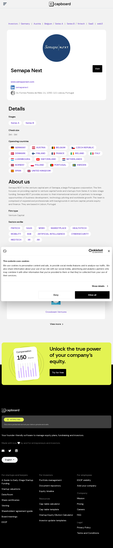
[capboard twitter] (10, 451)
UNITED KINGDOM (41, 170)
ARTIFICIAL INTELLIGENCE (51, 233)
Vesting (5, 505)
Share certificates (10, 500)
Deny (55, 295)
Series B (30, 122)
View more (55, 324)
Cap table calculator (49, 503)
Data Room (7, 494)
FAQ (79, 514)
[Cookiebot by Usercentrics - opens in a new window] (91, 251)
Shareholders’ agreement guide (17, 511)
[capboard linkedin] (16, 451)
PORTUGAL (60, 164)
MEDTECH (16, 239)
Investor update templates (52, 520)
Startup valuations (11, 489)
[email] (3, 451)
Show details (98, 286)
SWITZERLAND (48, 159)
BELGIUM (60, 147)
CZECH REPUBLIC (84, 147)
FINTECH (15, 228)
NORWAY (19, 164)
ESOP (4, 522)
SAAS (29, 228)
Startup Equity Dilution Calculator (56, 514)
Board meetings (9, 516)
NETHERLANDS (74, 159)
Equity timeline (46, 491)
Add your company (86, 485)
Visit (97, 68)
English (9, 459)
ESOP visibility (84, 480)
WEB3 (41, 228)
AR (38, 239)
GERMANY (20, 147)
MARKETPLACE (58, 228)
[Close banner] (109, 251)
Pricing (80, 503)
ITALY (97, 153)
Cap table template (49, 509)
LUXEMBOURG (22, 159)
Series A (15, 122)
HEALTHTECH (80, 228)
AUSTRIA (40, 147)
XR (29, 239)
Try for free (58, 372)
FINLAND (40, 153)
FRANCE (59, 153)
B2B (29, 233)
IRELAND (79, 153)
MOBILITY (16, 233)
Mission (80, 498)
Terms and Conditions (88, 533)
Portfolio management (50, 480)
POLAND (39, 164)
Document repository (50, 485)
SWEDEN (81, 164)
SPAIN (17, 170)
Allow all (92, 295)
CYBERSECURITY (80, 233)
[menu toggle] (5, 4)
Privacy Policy (84, 527)
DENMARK (19, 153)
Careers (81, 509)
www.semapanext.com (22, 81)
